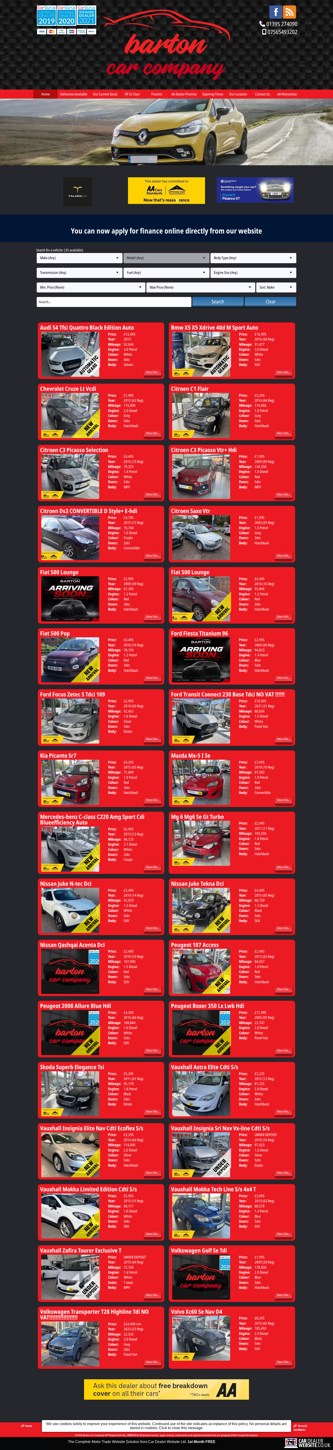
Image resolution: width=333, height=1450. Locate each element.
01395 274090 (281, 24)
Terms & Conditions (300, 1428)
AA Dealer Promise (184, 94)
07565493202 (282, 32)
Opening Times (212, 94)
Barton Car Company (93, 1435)
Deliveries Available (73, 94)
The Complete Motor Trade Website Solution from (141, 1442)
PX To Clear (132, 94)
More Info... (152, 372)
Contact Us (262, 94)
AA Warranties (287, 94)
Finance (156, 94)
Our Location (238, 94)
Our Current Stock (105, 94)
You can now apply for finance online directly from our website (166, 231)
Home (45, 94)
